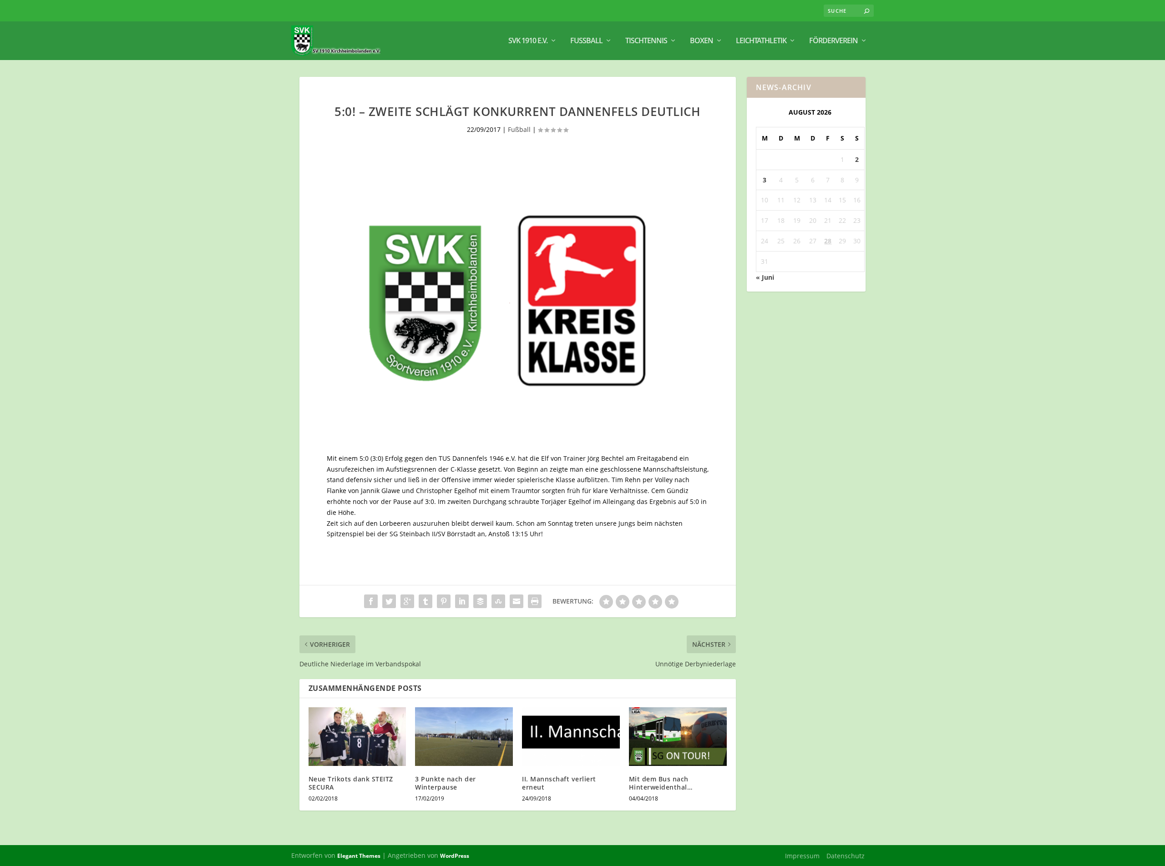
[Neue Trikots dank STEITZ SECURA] (357, 736)
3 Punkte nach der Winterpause (445, 783)
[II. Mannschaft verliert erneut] (571, 736)
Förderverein (833, 41)
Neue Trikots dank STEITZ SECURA (351, 783)
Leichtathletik (761, 41)
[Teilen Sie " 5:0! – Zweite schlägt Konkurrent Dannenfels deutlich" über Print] (535, 601)
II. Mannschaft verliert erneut (559, 783)
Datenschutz (845, 855)
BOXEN (701, 41)
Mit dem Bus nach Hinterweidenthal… (661, 783)
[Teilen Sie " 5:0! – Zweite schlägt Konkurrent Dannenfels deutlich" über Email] (516, 601)
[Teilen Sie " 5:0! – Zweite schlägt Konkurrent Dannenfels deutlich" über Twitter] (389, 601)
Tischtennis (646, 41)
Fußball (586, 41)
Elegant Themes (358, 856)
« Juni (765, 277)
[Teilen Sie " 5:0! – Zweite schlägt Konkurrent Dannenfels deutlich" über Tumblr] (425, 601)
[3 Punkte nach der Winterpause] (464, 736)
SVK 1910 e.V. (527, 41)
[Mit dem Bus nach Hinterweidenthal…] (678, 736)
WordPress (454, 856)
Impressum (802, 855)
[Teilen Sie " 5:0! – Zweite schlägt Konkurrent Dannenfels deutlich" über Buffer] (480, 601)
